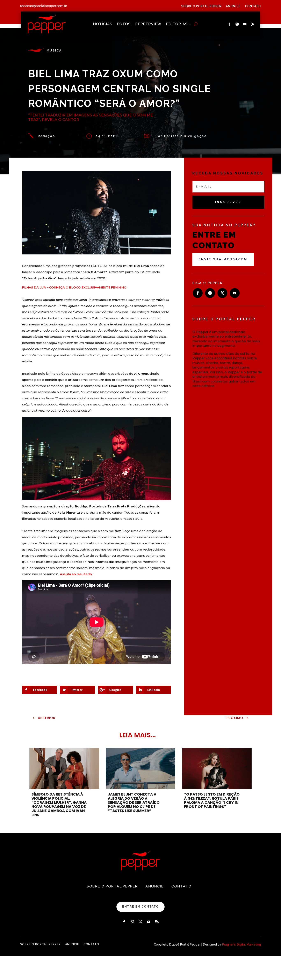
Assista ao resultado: (76, 574)
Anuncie (233, 6)
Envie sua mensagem (223, 259)
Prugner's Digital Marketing (241, 944)
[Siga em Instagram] (237, 24)
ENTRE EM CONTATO (140, 906)
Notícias (102, 24)
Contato (253, 6)
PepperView (148, 24)
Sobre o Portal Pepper (201, 6)
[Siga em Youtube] (245, 24)
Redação (46, 136)
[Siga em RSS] (253, 24)
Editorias (177, 24)
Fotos (124, 24)
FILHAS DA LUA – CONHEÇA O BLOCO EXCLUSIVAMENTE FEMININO (74, 287)
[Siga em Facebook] (229, 24)
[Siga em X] (222, 293)
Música (54, 50)
